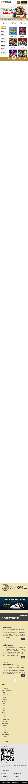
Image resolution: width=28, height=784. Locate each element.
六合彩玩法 (5, 732)
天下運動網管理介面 (8, 646)
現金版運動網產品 (17, 773)
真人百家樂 (5, 739)
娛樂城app (5, 697)
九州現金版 (5, 688)
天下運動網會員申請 (7, 690)
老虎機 (4, 701)
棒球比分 (5, 727)
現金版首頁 (3, 773)
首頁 (16, 615)
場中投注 (5, 712)
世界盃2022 (5, 741)
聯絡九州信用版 (4, 779)
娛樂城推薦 (5, 694)
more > (23, 639)
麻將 (4, 708)
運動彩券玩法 (6, 719)
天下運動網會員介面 (8, 664)
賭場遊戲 (5, 716)
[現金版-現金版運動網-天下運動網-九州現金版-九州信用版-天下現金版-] (14, 587)
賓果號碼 (5, 725)
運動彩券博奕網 (7, 627)
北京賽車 (5, 736)
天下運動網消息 (4, 776)
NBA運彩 (5, 699)
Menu (25, 587)
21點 (4, 703)
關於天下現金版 (17, 779)
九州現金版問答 (17, 776)
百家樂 (4, 714)
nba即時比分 (6, 734)
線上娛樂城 (5, 721)
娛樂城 (4, 692)
